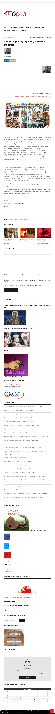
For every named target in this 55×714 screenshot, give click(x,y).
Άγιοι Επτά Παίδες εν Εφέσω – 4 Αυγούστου (13, 501)
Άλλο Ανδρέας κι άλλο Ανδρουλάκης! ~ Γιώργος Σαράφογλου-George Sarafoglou (21, 497)
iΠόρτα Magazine (13, 27)
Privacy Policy (29, 285)
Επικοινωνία (15, 30)
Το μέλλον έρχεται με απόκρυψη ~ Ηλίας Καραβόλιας (15, 443)
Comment (6, 252)
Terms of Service (37, 285)
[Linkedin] (8, 60)
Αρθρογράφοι (7, 30)
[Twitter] (10, 60)
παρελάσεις (24, 219)
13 (27, 697)
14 (34, 697)
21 (34, 699)
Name (5, 274)
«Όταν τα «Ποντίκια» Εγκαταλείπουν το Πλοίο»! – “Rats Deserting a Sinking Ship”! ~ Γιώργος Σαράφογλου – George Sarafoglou (27, 480)
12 (20, 697)
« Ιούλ (5, 706)
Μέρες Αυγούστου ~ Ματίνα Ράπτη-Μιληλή (13, 457)
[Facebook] (5, 60)
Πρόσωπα (26, 27)
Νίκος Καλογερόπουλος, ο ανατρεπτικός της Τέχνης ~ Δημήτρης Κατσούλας (20, 476)
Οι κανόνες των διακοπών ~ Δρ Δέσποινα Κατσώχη (15, 465)
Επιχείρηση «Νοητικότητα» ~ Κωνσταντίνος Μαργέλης (16, 421)
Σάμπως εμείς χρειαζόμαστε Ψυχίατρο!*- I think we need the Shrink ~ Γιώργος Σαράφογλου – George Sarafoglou (25, 452)
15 (40, 697)
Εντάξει (2, 713)
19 (20, 699)
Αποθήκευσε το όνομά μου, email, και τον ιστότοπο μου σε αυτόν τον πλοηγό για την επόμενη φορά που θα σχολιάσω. (27, 281)
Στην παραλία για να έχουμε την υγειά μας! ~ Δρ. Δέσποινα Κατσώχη (18, 447)
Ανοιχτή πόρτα (9, 37)
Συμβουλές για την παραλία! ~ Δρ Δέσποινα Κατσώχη (15, 472)
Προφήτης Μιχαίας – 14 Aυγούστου (12, 432)
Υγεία (43, 27)
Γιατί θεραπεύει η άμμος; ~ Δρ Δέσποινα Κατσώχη (14, 461)
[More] (15, 60)
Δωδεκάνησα (38, 27)
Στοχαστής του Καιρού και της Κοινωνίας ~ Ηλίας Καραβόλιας (17, 414)
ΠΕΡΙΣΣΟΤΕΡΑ (9, 601)
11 (14, 697)
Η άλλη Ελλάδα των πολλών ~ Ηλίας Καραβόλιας (14, 486)
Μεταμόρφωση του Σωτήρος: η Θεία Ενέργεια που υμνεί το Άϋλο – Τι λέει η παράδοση (22, 493)
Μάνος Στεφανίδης (32, 37)
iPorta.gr (6, 206)
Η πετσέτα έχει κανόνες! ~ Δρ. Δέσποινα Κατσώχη (14, 410)
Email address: (27, 668)
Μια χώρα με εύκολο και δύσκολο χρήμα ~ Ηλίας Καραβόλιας (17, 440)
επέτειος (9, 219)
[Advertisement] (39, 13)
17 (7, 699)
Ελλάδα (21, 27)
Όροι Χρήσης (23, 30)
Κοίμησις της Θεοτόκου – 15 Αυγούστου (12, 429)
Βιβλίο (31, 27)
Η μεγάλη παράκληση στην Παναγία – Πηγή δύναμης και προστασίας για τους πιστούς (22, 436)
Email (22, 274)
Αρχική (5, 27)
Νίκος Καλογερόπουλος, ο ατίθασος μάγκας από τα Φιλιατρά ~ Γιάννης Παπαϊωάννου (22, 417)
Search (21, 620)
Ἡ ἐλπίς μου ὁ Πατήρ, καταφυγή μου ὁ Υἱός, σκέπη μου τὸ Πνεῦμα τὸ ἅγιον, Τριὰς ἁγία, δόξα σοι (27, 306)
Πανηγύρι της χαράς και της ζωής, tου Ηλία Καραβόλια (16, 489)
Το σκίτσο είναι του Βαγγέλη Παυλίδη (13, 376)
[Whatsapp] (12, 60)
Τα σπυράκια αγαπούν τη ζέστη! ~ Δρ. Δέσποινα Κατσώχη (16, 468)
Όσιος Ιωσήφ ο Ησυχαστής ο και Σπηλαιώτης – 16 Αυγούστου (17, 425)
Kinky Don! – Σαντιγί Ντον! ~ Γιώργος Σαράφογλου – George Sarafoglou (19, 406)
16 (47, 697)
